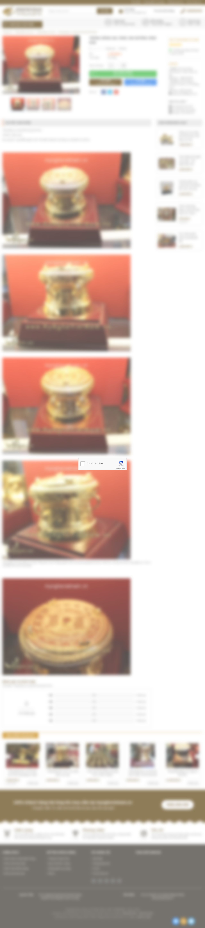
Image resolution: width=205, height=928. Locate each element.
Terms (123, 468)
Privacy (118, 468)
